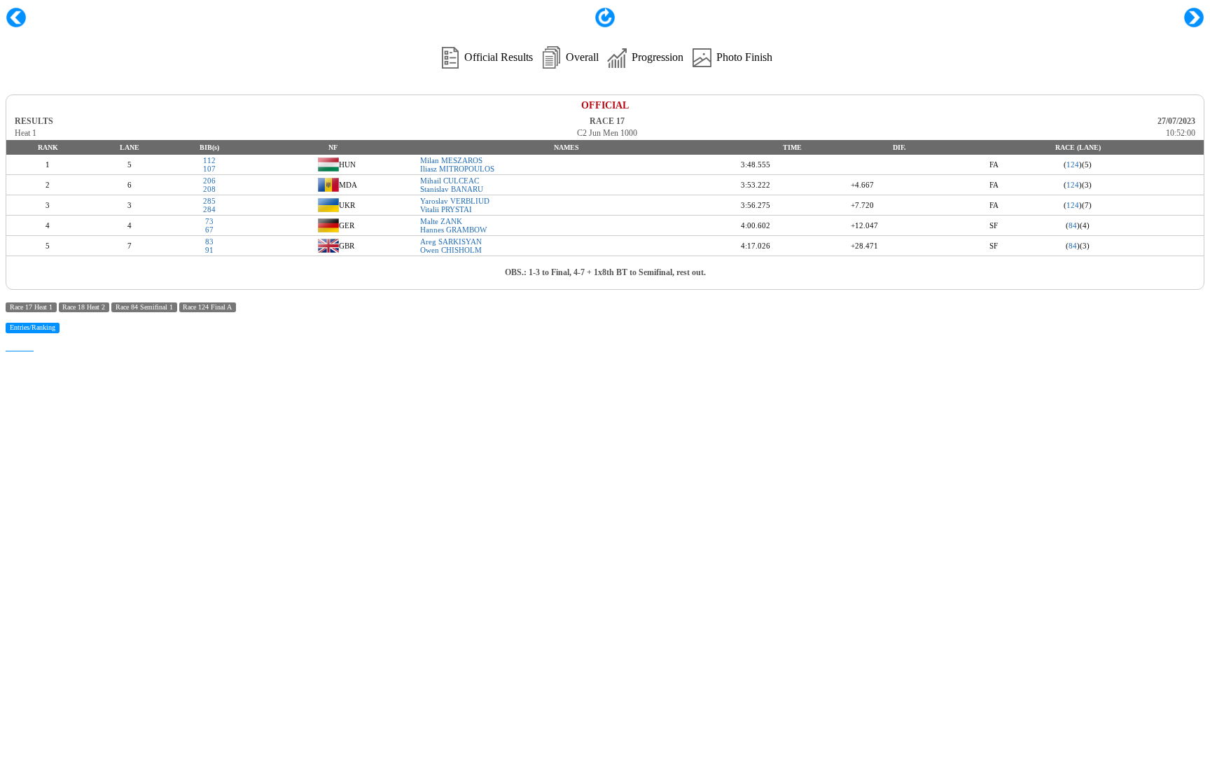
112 (209, 160)
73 (209, 221)
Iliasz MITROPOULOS (457, 169)
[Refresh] (605, 24)
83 (209, 241)
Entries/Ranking (32, 327)
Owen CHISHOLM (451, 250)
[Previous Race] (16, 17)
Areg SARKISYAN (451, 241)
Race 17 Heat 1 (31, 307)
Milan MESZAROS (451, 160)
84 (1073, 225)
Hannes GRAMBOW (453, 229)
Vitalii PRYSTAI (446, 209)
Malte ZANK (441, 221)
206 (209, 180)
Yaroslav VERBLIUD (454, 201)
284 (209, 209)
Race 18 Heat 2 (83, 307)
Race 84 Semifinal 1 (144, 307)
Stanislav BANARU (451, 189)
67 (209, 229)
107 (209, 169)
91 (209, 250)
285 (209, 201)
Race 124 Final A (207, 307)
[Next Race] (1193, 17)
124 (1072, 164)
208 (209, 189)
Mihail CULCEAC (449, 180)
